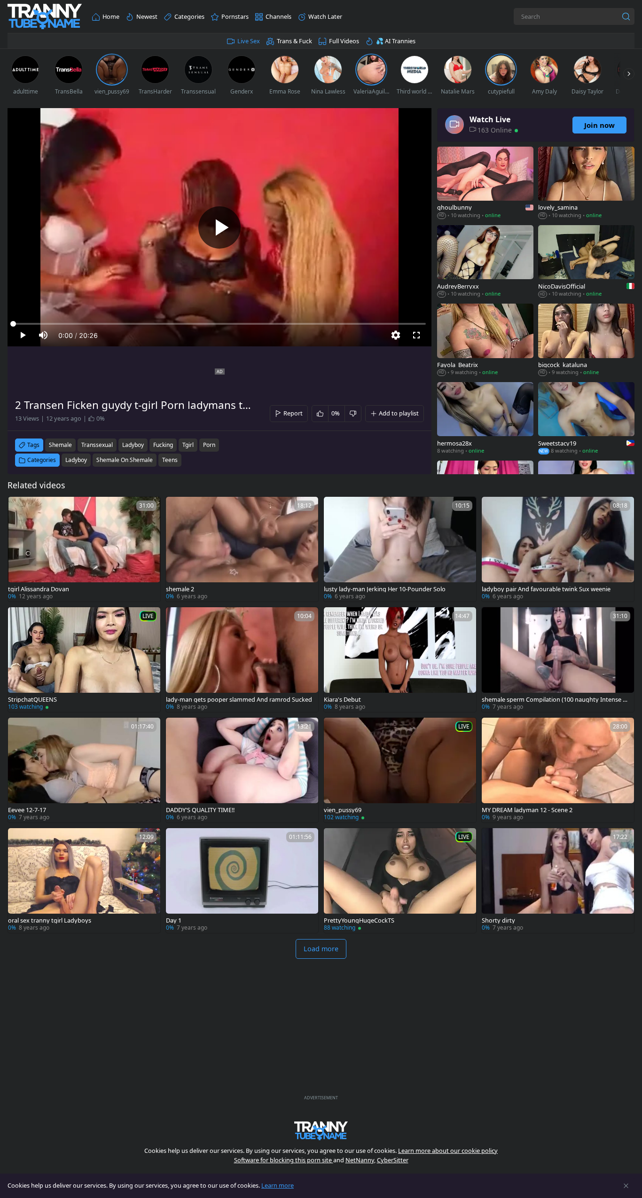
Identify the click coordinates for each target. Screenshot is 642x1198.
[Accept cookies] (626, 1185)
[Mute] (43, 335)
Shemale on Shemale (124, 460)
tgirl (188, 445)
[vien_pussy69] (400, 770)
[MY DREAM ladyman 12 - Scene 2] (558, 770)
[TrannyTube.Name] (45, 17)
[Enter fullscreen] (416, 335)
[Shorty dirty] (558, 880)
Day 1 (173, 920)
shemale (60, 445)
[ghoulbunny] (485, 183)
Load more (321, 948)
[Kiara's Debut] (400, 659)
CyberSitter (392, 1160)
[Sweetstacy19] (586, 419)
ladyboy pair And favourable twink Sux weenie (546, 589)
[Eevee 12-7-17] (84, 770)
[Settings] (395, 335)
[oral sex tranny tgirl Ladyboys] (84, 880)
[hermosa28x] (485, 419)
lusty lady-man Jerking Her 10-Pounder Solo (385, 589)
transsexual (97, 445)
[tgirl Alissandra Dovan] (84, 549)
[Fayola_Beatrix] (485, 340)
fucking (163, 445)
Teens (170, 460)
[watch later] (19, 508)
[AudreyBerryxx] (485, 262)
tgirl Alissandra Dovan (38, 589)
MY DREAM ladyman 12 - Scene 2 (527, 810)
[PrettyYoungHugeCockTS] (400, 880)
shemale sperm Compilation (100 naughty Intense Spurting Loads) (556, 700)
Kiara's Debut (342, 700)
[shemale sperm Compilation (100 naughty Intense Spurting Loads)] (558, 659)
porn (209, 445)
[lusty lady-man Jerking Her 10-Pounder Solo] (400, 549)
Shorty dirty (498, 920)
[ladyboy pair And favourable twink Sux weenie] (558, 549)
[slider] (219, 323)
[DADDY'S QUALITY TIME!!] (242, 770)
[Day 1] (242, 880)
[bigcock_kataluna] (586, 340)
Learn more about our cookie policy (448, 1150)
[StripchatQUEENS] (84, 659)
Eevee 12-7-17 (27, 810)
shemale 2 (180, 589)
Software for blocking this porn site (283, 1160)
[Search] (626, 16)
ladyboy (133, 445)
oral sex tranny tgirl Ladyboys (49, 920)
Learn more (277, 1185)
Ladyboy (76, 460)
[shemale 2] (242, 549)
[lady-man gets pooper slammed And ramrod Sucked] (242, 659)
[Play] (219, 227)
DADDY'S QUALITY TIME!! (200, 810)
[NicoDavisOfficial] (586, 262)
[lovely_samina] (586, 183)
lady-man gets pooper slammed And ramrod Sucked (239, 700)
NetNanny (359, 1160)
